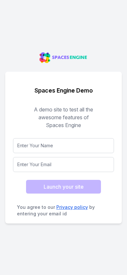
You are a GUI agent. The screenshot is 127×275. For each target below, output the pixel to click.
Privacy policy (72, 207)
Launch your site (64, 186)
